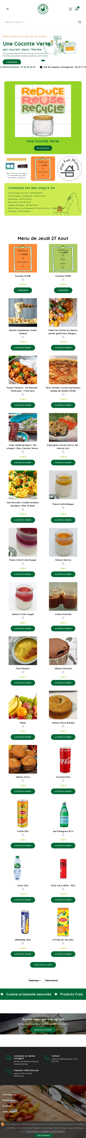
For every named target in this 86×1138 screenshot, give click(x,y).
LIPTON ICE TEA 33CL (63, 940)
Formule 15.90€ (63, 276)
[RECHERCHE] (79, 22)
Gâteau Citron (23, 777)
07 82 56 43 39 (36, 193)
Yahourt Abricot (63, 560)
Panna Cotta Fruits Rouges (23, 560)
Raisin (23, 722)
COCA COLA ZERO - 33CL (63, 885)
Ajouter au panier (23, 348)
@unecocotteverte (43, 1030)
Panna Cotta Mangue (63, 504)
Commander (12, 62)
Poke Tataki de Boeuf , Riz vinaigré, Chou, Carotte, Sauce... (22, 447)
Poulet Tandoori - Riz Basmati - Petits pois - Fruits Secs (23, 389)
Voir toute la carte (43, 965)
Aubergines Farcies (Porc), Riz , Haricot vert (63, 447)
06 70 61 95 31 (25, 199)
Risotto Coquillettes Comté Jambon (23, 332)
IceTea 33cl (23, 831)
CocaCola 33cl (63, 777)
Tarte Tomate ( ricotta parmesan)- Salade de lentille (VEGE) (63, 389)
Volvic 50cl (23, 885)
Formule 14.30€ (23, 276)
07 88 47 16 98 (58, 208)
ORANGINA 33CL (23, 940)
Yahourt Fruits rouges (23, 614)
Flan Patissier (23, 668)
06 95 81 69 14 (32, 205)
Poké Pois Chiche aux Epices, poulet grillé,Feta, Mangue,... (63, 332)
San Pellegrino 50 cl (63, 831)
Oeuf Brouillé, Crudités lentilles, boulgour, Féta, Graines (23, 504)
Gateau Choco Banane (63, 722)
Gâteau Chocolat (63, 668)
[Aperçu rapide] (23, 280)
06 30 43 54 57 (24, 211)
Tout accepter (43, 1135)
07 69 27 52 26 (25, 202)
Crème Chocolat (63, 614)
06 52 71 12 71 (39, 196)
